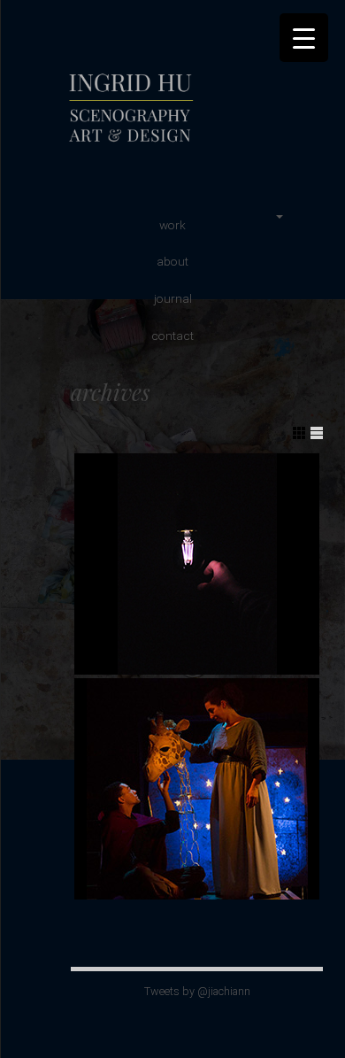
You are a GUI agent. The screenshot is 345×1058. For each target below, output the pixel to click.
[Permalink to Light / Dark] (196, 564)
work (172, 225)
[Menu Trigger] (304, 37)
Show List (316, 433)
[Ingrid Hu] (190, 145)
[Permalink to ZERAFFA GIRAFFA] (196, 789)
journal (173, 298)
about (172, 261)
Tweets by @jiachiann (197, 991)
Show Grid (299, 433)
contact (172, 335)
